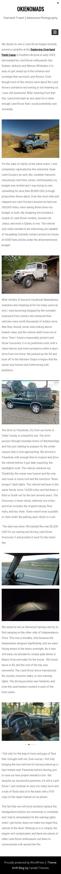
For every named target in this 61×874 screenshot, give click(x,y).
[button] (5, 722)
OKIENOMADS (30, 9)
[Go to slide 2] (28, 744)
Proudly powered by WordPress (24, 862)
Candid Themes (39, 868)
